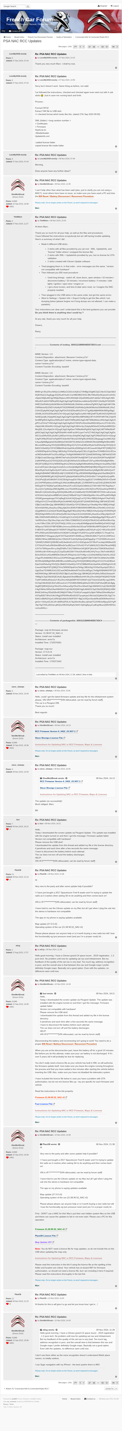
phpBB (14, 1399)
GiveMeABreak (50, 778)
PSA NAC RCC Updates (22, 41)
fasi (44, 993)
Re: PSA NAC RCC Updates (51, 54)
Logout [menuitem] (116, 6)
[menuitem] (14, 31)
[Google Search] (28, 6)
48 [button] (94, 46)
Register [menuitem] (103, 6)
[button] (75, 47)
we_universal (11, 1401)
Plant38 (46, 1144)
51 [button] (107, 46)
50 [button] (102, 46)
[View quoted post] (66, 778)
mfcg (45, 1330)
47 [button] (90, 46)
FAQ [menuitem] (3, 31)
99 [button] (113, 46)
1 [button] (83, 46)
